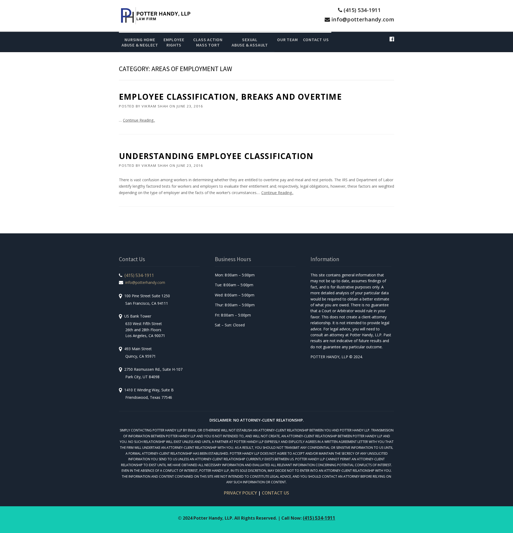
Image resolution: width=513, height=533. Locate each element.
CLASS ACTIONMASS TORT (208, 42)
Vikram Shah (155, 106)
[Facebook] (392, 39)
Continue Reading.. (139, 120)
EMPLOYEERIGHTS (174, 42)
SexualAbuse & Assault (250, 42)
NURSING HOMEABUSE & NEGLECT (140, 42)
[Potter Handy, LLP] (155, 15)
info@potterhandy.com (362, 19)
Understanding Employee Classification (216, 155)
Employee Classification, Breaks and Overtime (230, 96)
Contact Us (316, 39)
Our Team (287, 39)
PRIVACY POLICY (240, 493)
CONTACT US (275, 493)
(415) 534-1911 (362, 10)
